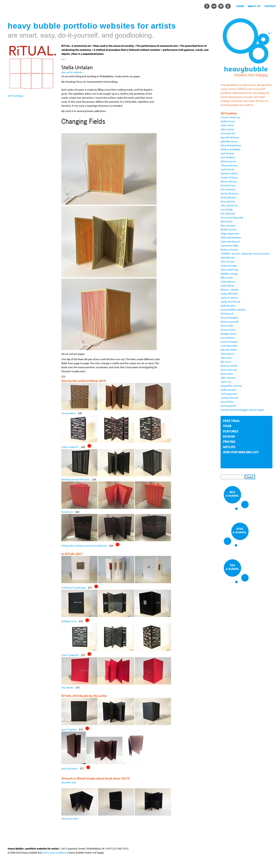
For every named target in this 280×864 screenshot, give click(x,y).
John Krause (227, 261)
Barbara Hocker (229, 249)
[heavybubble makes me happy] (246, 79)
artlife (229, 447)
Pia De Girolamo (229, 193)
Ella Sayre (226, 361)
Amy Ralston (228, 337)
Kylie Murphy (228, 305)
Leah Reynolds (229, 345)
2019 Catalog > (16, 95)
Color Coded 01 (70, 447)
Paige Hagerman (230, 233)
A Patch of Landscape (73, 587)
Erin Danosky (228, 189)
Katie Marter (227, 285)
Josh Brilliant (228, 157)
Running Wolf (228, 405)
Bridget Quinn (229, 333)
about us (254, 6)
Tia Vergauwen (229, 393)
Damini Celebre (229, 173)
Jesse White (227, 401)
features (230, 431)
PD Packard (227, 313)
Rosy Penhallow (229, 317)
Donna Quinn (228, 329)
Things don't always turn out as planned (84, 545)
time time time (69, 818)
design (229, 436)
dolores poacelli (229, 321)
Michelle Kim (228, 257)
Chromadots (68, 413)
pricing (229, 441)
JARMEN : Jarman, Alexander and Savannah (245, 253)
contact (270, 6)
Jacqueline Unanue (231, 385)
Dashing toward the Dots (75, 479)
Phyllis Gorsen (228, 229)
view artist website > (72, 72)
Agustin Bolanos (230, 137)
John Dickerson (229, 205)
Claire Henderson (230, 241)
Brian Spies (227, 373)
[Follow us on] (207, 6)
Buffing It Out (69, 621)
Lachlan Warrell (229, 397)
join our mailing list (241, 452)
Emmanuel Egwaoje (232, 217)
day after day (68, 782)
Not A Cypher (69, 729)
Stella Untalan (228, 389)
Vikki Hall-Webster (231, 237)
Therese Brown (229, 165)
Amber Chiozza (229, 177)
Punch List (67, 512)
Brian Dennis (228, 201)
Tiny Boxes (67, 687)
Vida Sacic (226, 357)
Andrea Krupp (229, 265)
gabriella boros (229, 141)
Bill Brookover (228, 161)
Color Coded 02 (70, 655)
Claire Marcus (228, 281)
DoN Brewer (227, 153)
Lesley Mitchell (229, 293)
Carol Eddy (227, 209)
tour (227, 426)
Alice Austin (227, 129)
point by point (69, 768)
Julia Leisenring (229, 269)
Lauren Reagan (229, 341)
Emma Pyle (227, 325)
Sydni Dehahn (228, 197)
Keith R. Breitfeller (231, 149)
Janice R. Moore (229, 297)
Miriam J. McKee (229, 289)
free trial (231, 421)
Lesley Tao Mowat (230, 301)
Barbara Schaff (229, 365)
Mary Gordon (228, 225)
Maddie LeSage (229, 273)
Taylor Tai (226, 381)
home (240, 6)
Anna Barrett (228, 133)
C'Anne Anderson (230, 117)
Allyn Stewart (228, 377)
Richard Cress (228, 185)
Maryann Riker (229, 349)
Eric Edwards (228, 213)
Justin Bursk (227, 169)
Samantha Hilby (229, 245)
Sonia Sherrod (229, 369)
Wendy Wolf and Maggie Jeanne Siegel (242, 409)
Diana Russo (227, 353)
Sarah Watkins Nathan (233, 309)
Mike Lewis (227, 277)
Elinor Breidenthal (231, 145)
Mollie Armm (228, 121)
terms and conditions (55, 852)
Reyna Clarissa (229, 181)
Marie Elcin (227, 221)
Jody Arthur (227, 125)
